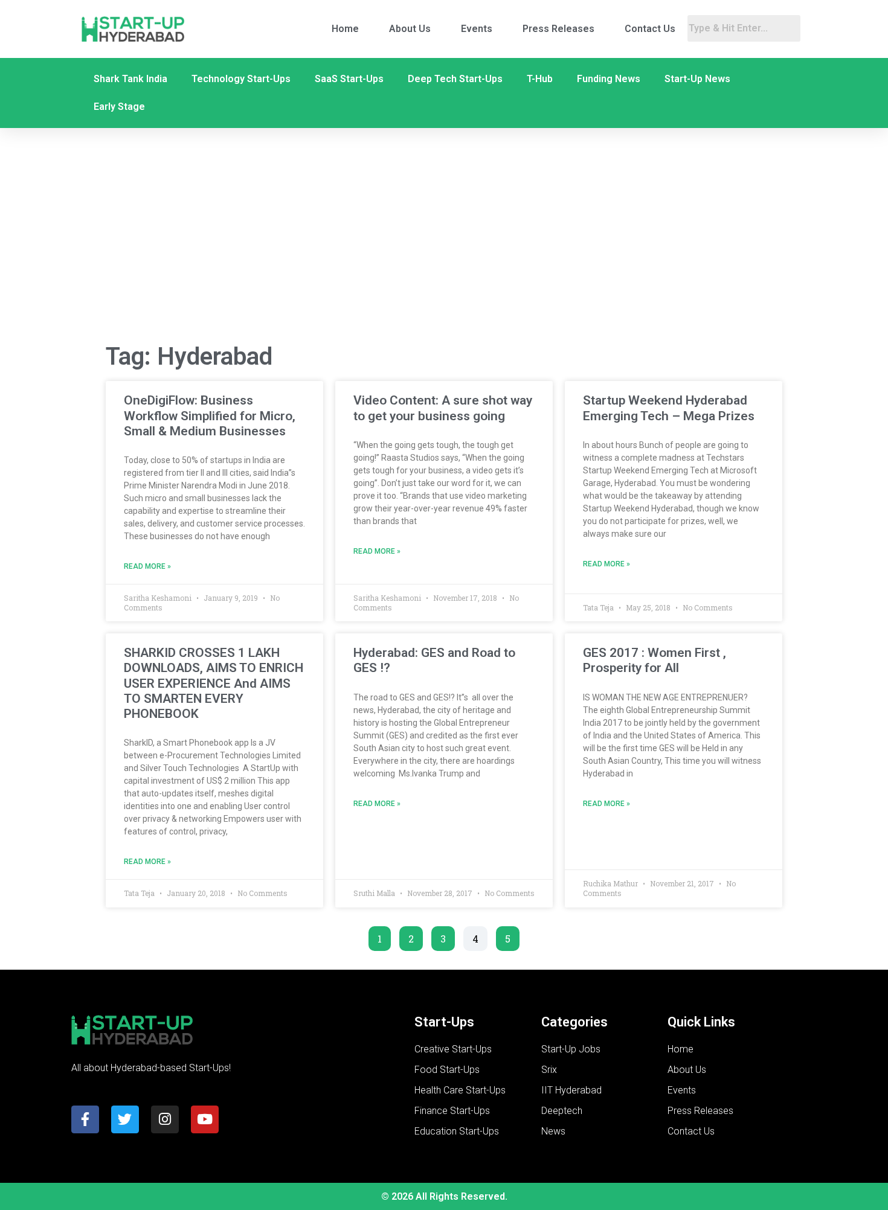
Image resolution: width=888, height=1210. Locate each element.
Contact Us (650, 28)
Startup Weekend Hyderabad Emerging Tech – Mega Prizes (668, 408)
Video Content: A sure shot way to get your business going (442, 408)
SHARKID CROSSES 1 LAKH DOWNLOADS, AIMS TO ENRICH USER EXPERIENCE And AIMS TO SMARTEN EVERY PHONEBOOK (213, 683)
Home (345, 28)
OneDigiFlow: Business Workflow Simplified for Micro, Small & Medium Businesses (209, 415)
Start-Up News (697, 79)
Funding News (608, 79)
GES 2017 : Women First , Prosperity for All (654, 660)
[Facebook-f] (85, 1119)
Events (476, 28)
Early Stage (119, 106)
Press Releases (558, 28)
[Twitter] (125, 1119)
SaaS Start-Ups (349, 79)
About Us (410, 28)
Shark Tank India (130, 79)
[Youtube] (205, 1119)
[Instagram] (165, 1119)
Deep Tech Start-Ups (455, 79)
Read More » (147, 566)
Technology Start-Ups (241, 79)
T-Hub (540, 79)
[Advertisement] (444, 236)
